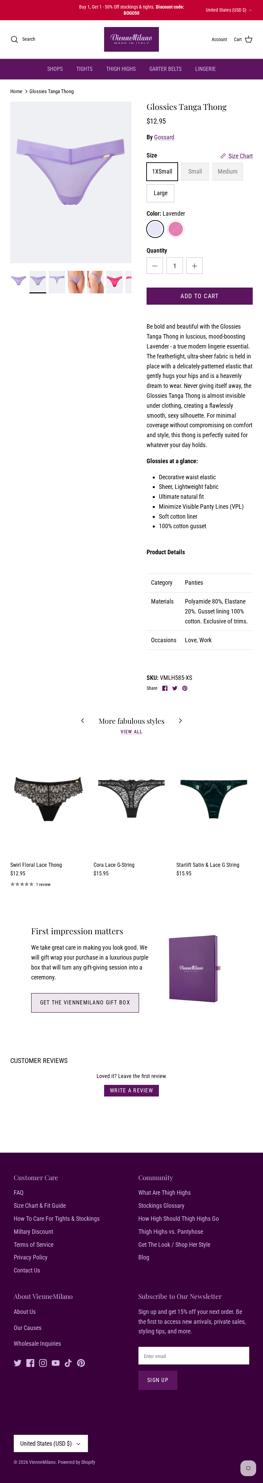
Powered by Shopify (76, 1462)
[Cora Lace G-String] (131, 800)
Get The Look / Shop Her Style (174, 1244)
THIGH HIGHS (121, 69)
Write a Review (131, 1090)
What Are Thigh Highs (164, 1192)
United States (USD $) (226, 10)
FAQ (19, 1192)
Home (16, 91)
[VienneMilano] (131, 39)
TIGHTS (84, 69)
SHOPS (55, 69)
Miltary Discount (33, 1231)
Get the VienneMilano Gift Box (85, 1002)
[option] (71, 182)
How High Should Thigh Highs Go (178, 1218)
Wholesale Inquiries (37, 1343)
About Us (25, 1311)
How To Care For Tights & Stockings (57, 1218)
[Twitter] (18, 1363)
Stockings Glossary (161, 1205)
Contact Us (27, 1270)
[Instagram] (43, 1363)
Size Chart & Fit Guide (40, 1205)
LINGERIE (205, 69)
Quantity (157, 250)
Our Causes (27, 1327)
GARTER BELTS (165, 69)
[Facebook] (30, 1363)
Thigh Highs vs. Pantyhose (170, 1231)
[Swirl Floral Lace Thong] (48, 800)
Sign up (157, 1380)
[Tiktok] (68, 1363)
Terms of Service (33, 1244)
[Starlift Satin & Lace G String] (214, 800)
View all (131, 731)
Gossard (164, 137)
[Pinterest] (81, 1363)
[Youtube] (56, 1363)
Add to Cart (199, 296)
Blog (143, 1257)
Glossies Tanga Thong (51, 91)
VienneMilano (42, 1462)
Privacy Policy (31, 1257)
